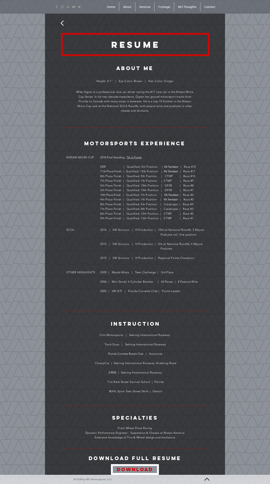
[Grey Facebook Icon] (56, 7)
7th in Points (134, 157)
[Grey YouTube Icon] (73, 7)
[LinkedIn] (68, 7)
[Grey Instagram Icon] (62, 7)
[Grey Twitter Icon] (79, 7)
